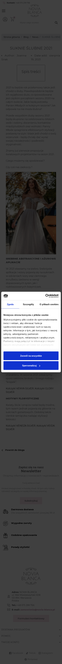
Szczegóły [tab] (28, 304)
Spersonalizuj (29, 365)
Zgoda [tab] (10, 304)
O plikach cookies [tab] (49, 304)
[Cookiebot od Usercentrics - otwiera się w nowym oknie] (45, 296)
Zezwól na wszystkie (31, 355)
